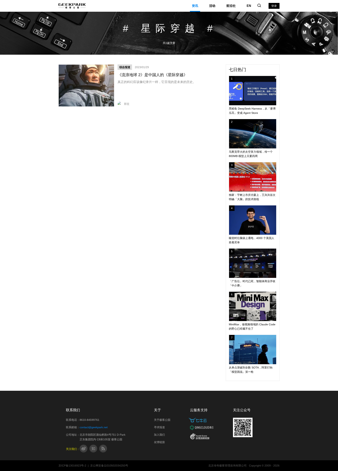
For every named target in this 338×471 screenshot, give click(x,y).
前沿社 (231, 5)
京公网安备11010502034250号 (109, 465)
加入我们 (159, 434)
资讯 (195, 5)
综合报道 (124, 67)
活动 (212, 5)
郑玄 (126, 103)
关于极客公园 (162, 419)
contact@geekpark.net (94, 427)
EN (249, 5)
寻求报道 (159, 427)
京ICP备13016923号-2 (72, 465)
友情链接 (159, 442)
